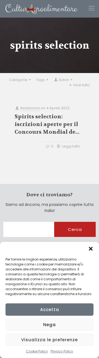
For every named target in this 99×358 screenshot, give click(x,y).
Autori (64, 79)
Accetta (49, 309)
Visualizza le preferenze (49, 340)
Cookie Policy (37, 351)
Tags (40, 79)
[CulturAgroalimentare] (39, 8)
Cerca (75, 229)
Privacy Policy (62, 351)
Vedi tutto (81, 85)
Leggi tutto (71, 146)
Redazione (30, 108)
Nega (49, 325)
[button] (91, 248)
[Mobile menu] (91, 8)
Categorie (18, 79)
